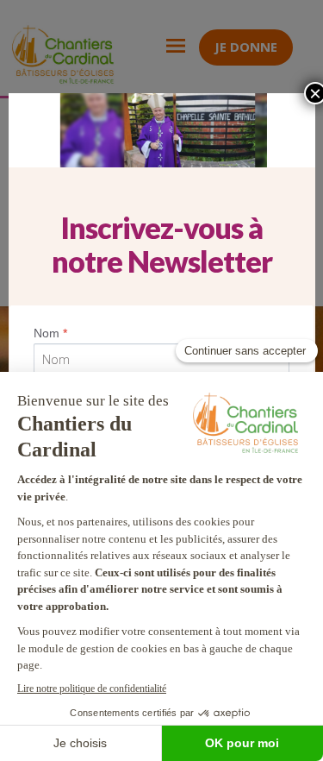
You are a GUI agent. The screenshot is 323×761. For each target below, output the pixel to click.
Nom (50, 333)
